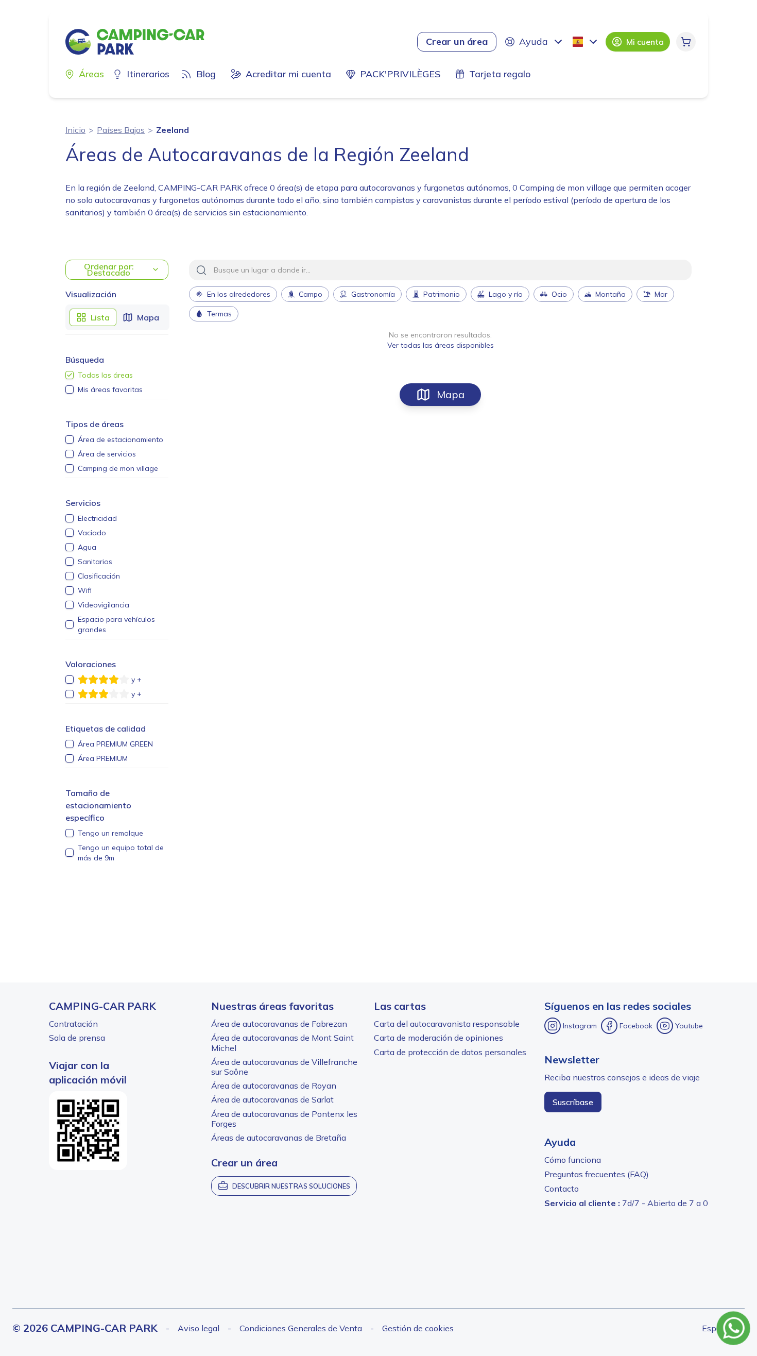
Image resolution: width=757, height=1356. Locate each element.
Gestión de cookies (418, 1328)
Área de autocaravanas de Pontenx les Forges (284, 1119)
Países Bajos (121, 130)
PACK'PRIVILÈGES (400, 74)
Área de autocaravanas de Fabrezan (279, 1024)
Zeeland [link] (172, 130)
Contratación (73, 1024)
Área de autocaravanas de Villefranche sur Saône (284, 1067)
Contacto (561, 1188)
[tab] (93, 317)
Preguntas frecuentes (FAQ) (596, 1174)
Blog (206, 74)
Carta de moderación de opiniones (438, 1037)
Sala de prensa (77, 1037)
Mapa (450, 394)
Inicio (75, 130)
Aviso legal (198, 1328)
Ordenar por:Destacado (109, 269)
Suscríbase (573, 1102)
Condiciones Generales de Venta (300, 1328)
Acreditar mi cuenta (288, 74)
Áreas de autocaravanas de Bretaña (278, 1137)
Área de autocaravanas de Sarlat (272, 1099)
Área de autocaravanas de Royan (273, 1085)
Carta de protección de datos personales (450, 1052)
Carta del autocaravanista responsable (447, 1024)
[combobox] (586, 41)
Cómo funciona (572, 1160)
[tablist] (117, 317)
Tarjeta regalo (499, 74)
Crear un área (457, 41)
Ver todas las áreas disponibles (440, 345)
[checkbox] (69, 375)
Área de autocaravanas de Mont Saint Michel (282, 1042)
